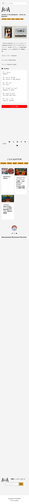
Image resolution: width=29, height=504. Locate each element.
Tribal (22, 19)
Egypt (13, 19)
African (9, 19)
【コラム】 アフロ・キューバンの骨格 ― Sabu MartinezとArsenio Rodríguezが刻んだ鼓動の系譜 (20, 182)
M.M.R (12, 500)
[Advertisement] (14, 125)
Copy (25, 71)
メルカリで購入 (14, 106)
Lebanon (17, 19)
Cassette (4, 19)
